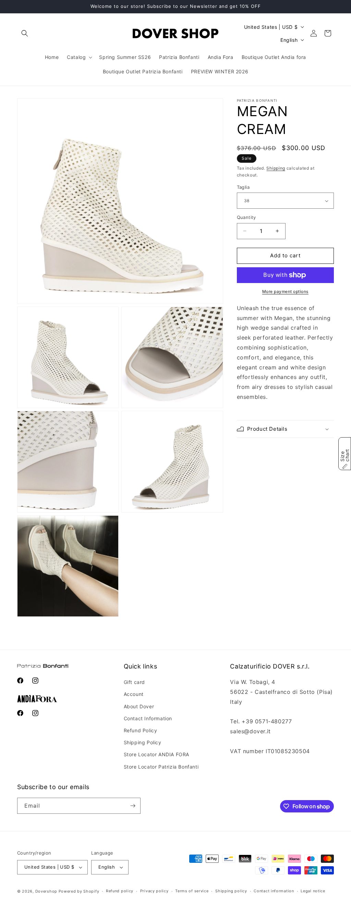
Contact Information (148, 718)
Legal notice (313, 890)
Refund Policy (140, 730)
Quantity (246, 217)
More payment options (285, 291)
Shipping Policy (142, 742)
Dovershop (46, 891)
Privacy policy (154, 890)
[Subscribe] (132, 806)
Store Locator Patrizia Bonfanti (161, 767)
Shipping (275, 168)
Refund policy (119, 890)
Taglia (243, 187)
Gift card (134, 682)
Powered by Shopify (79, 891)
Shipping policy (231, 890)
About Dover (139, 706)
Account (134, 694)
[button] (24, 33)
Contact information (274, 890)
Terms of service (191, 890)
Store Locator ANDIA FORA (156, 754)
